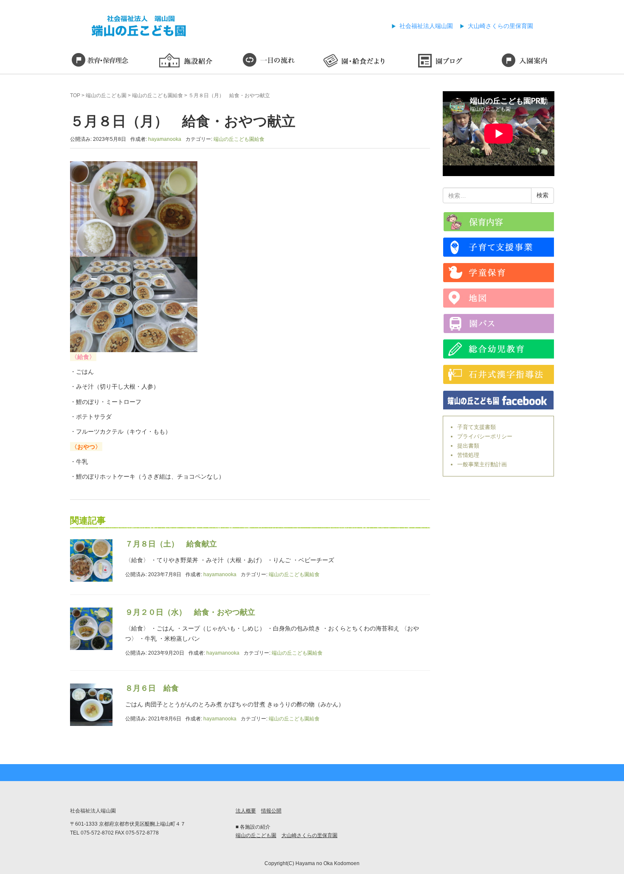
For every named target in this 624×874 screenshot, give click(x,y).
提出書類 (468, 446)
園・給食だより (354, 61)
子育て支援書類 (476, 427)
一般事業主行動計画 (482, 464)
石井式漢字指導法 (498, 374)
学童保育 (498, 272)
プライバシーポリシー (484, 436)
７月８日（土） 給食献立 (171, 544)
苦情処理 (468, 455)
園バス (498, 323)
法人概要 (246, 811)
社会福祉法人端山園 (426, 25)
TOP (75, 95)
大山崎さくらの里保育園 (500, 25)
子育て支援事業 (498, 247)
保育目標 (99, 61)
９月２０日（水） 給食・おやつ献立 (190, 612)
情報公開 (271, 811)
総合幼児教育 (498, 349)
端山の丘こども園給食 (157, 95)
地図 (498, 298)
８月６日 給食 (152, 688)
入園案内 (524, 61)
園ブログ (439, 61)
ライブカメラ (498, 221)
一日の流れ (269, 61)
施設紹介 (184, 61)
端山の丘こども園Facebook (498, 399)
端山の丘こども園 (106, 95)
